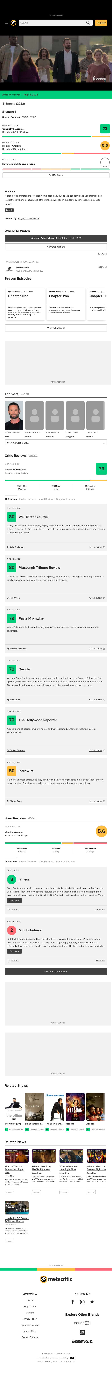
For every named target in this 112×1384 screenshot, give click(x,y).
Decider (20, 669)
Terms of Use (29, 1331)
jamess (20, 879)
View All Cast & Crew (18, 442)
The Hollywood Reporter (33, 720)
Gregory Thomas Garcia (28, 218)
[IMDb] (72, 1357)
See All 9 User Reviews (56, 971)
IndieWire (21, 771)
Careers (30, 1312)
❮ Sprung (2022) (13, 103)
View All (25, 394)
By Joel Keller (13, 699)
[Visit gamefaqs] (82, 1342)
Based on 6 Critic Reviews (15, 132)
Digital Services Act (30, 1325)
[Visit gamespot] (82, 1324)
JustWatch (102, 254)
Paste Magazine (26, 618)
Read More (14, 900)
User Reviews (15, 818)
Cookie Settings (30, 1337)
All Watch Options (56, 246)
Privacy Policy (30, 1318)
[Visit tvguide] (82, 1334)
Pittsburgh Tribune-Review (34, 568)
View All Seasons (56, 328)
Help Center (30, 1306)
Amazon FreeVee (11, 94)
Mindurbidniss (25, 930)
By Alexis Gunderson (17, 648)
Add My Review (56, 175)
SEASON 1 (100, 909)
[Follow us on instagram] (82, 1303)
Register (101, 22)
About (30, 1300)
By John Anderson (15, 547)
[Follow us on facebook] (72, 1303)
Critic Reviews (16, 456)
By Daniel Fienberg (16, 750)
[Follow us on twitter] (92, 1303)
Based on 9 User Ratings (14, 149)
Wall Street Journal (29, 517)
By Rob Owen (13, 598)
